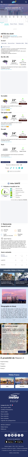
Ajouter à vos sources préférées (14, 171)
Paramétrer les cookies (7, 450)
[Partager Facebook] (14, 168)
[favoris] (22, 8)
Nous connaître (5, 414)
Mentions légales (7, 446)
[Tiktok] (22, 435)
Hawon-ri (16, 4)
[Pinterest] (19, 435)
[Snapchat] (12, 435)
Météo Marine (4, 427)
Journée (7, 24)
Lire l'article (22, 352)
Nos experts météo (6, 407)
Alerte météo (4, 412)
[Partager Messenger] (19, 168)
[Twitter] (9, 435)
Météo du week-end (21, 162)
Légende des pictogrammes (8, 420)
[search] (26, 2)
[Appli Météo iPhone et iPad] (9, 441)
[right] (27, 18)
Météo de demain (5, 162)
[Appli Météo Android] (18, 441)
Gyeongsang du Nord (11, 4)
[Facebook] (6, 435)
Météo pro (3, 429)
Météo (1, 4)
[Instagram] (15, 435)
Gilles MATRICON (13, 35)
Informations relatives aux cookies (9, 448)
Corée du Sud (5, 4)
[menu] (2, 2)
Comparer (21, 24)
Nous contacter (5, 418)
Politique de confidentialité (22, 448)
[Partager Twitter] (16, 168)
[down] (14, 320)
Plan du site (21, 446)
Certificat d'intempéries (7, 409)
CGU (13, 446)
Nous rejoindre (4, 416)
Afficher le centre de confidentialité (20, 450)
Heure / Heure (13, 24)
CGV (17, 446)
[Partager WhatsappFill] (22, 168)
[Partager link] (11, 168)
